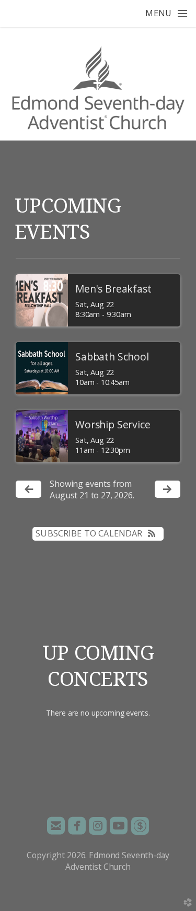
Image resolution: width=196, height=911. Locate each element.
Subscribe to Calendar (89, 533)
